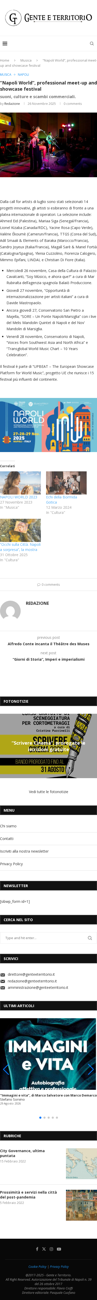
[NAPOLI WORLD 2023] (20, 483)
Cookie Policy (37, 1266)
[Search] (91, 43)
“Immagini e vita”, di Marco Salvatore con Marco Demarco (48, 1095)
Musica (26, 60)
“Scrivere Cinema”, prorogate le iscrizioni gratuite (48, 746)
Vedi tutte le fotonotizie (48, 791)
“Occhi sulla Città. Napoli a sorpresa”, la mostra (20, 547)
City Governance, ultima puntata (22, 1153)
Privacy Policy (11, 863)
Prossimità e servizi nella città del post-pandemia (28, 1195)
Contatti (6, 838)
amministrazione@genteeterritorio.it (38, 987)
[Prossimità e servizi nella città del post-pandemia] (81, 1205)
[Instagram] (51, 1249)
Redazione (12, 103)
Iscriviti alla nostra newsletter (24, 851)
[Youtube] (59, 1249)
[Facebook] (37, 1249)
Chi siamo (8, 825)
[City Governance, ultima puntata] (81, 1163)
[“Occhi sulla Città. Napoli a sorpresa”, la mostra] (20, 530)
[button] (5, 745)
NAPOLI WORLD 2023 (18, 497)
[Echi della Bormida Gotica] (66, 483)
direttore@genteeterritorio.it (31, 974)
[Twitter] (44, 1249)
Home (4, 60)
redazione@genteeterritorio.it (32, 981)
